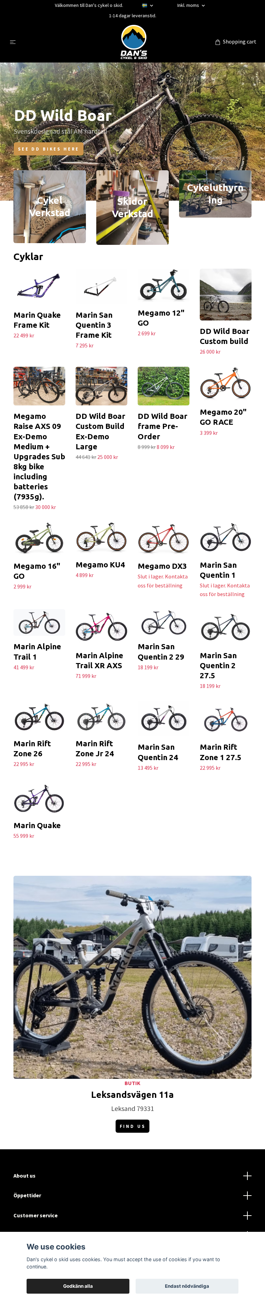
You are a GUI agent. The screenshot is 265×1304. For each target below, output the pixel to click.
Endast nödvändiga (187, 1286)
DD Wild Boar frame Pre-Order (162, 426)
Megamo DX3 (162, 566)
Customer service (35, 1215)
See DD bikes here (48, 149)
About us (24, 1175)
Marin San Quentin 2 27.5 (218, 665)
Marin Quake (37, 825)
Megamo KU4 (100, 564)
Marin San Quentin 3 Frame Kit (94, 324)
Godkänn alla (78, 1286)
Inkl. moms (188, 5)
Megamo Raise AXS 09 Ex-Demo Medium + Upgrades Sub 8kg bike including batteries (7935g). (39, 456)
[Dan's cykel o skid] (133, 42)
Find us (133, 1126)
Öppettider (27, 1195)
